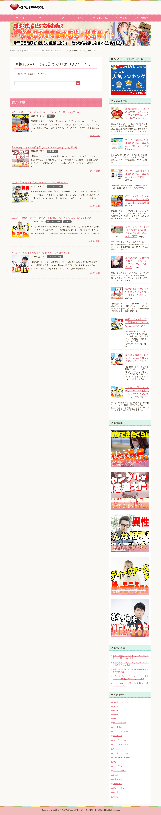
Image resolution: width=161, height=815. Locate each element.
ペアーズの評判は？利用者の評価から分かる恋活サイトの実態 (137, 173)
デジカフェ (117, 736)
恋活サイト (117, 784)
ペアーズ (60, 18)
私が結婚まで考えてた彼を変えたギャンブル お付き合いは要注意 (44, 147)
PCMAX (40, 18)
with (114, 718)
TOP (36, 51)
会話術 (116, 775)
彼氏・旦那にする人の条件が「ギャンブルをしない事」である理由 (45, 112)
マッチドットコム (100, 18)
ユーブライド (118, 766)
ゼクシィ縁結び (141, 18)
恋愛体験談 (52, 151)
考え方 (50, 116)
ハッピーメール (119, 740)
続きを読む (95, 136)
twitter (115, 714)
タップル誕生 (121, 18)
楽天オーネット (119, 788)
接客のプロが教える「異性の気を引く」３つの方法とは (40, 182)
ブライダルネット (120, 744)
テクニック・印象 (54, 186)
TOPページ (20, 18)
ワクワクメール (119, 771)
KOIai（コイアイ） (121, 702)
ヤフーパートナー (120, 762)
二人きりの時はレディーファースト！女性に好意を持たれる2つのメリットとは (51, 218)
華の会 (80, 18)
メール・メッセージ (121, 758)
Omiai (115, 706)
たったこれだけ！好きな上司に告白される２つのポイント (41, 253)
